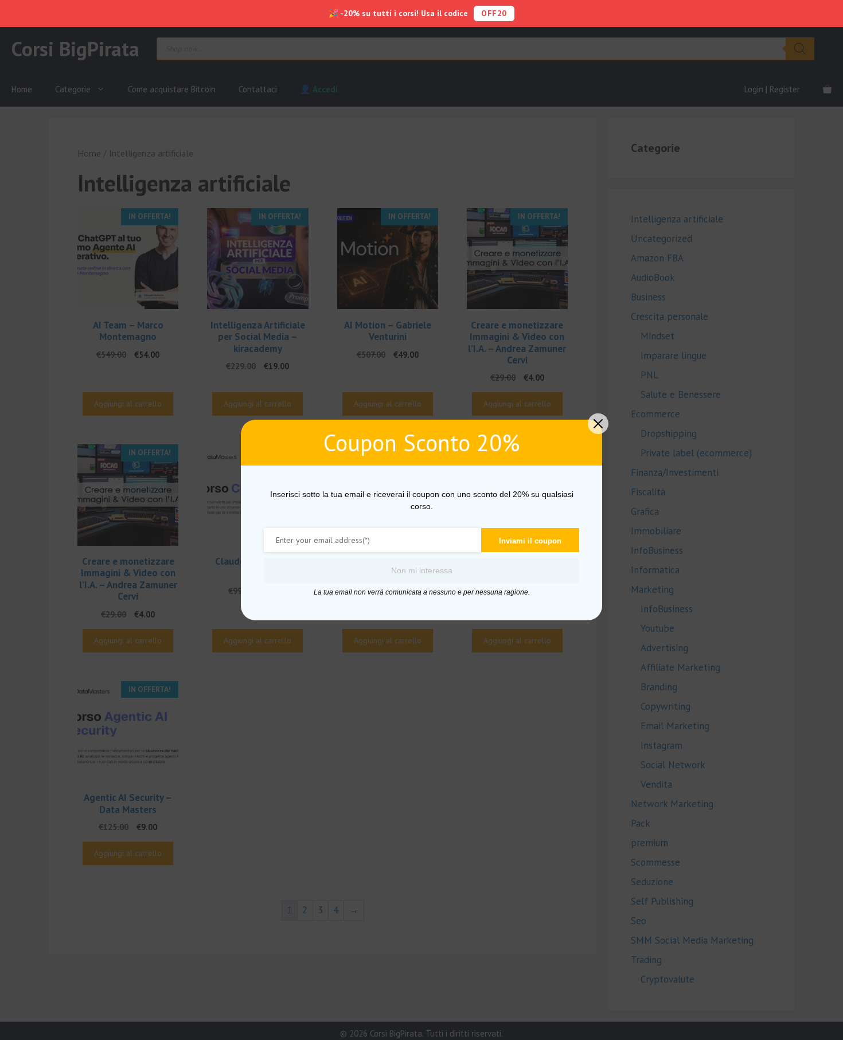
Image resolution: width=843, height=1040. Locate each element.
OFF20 (494, 13)
